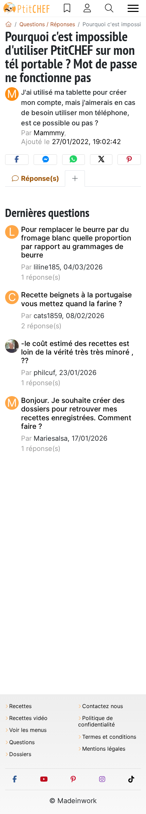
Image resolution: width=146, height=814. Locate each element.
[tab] (75, 178)
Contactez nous (102, 706)
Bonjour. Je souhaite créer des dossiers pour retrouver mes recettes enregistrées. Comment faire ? (76, 413)
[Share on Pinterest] (129, 159)
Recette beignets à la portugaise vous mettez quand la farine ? (76, 299)
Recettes (20, 706)
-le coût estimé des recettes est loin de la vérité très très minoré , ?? (77, 352)
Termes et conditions (109, 737)
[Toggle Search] (109, 8)
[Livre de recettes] (67, 8)
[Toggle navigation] (133, 8)
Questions (22, 742)
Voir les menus (28, 730)
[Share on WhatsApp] (73, 159)
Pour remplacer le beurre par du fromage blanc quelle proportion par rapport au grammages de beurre (76, 242)
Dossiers (20, 754)
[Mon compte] (87, 8)
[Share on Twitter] (101, 159)
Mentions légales (103, 749)
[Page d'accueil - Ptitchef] (8, 24)
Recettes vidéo (28, 718)
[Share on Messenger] (45, 159)
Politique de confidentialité (96, 721)
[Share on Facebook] (17, 159)
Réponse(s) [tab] (39, 178)
